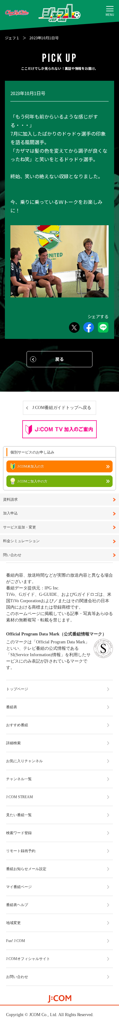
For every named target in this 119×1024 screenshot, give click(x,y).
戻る (59, 359)
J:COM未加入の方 (30, 466)
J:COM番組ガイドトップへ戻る (62, 407)
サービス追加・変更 (19, 527)
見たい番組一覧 (19, 815)
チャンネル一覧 (19, 779)
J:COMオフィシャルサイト (28, 959)
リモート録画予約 (20, 851)
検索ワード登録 (19, 833)
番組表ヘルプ (17, 905)
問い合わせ (12, 555)
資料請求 (10, 500)
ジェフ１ (12, 37)
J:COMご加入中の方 (32, 481)
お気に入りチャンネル (24, 761)
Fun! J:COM (15, 941)
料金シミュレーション (21, 541)
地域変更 (13, 923)
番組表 (11, 707)
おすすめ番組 (17, 725)
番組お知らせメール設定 (26, 869)
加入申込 (10, 513)
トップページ (17, 689)
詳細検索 (13, 743)
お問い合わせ (17, 977)
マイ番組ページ (19, 887)
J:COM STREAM (19, 797)
